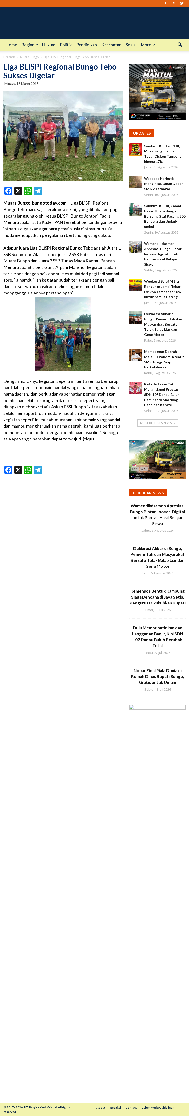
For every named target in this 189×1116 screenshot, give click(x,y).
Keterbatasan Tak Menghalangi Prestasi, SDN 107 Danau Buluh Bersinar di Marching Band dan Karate (162, 394)
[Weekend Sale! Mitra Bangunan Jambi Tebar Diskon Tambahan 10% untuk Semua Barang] (135, 285)
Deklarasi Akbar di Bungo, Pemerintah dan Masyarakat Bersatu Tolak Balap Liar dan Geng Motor (163, 324)
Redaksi (115, 1107)
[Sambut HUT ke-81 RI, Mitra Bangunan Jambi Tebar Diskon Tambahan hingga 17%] (135, 149)
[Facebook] (165, 3)
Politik (66, 44)
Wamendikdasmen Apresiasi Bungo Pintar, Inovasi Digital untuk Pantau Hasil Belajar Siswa (163, 253)
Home (11, 44)
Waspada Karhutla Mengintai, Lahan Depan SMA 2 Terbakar (163, 183)
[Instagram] (173, 3)
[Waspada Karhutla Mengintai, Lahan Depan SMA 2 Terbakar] (135, 182)
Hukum (48, 44)
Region (27, 44)
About (100, 1107)
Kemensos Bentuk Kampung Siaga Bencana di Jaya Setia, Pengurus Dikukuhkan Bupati (158, 596)
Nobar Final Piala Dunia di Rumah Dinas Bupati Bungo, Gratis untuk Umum (157, 676)
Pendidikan (86, 44)
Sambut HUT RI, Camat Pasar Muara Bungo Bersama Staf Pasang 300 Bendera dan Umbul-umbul (164, 216)
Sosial (131, 44)
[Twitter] (182, 3)
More (146, 44)
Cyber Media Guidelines (158, 1107)
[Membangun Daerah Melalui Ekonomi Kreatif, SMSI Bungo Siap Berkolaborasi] (135, 355)
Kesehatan (111, 44)
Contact (131, 1107)
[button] (180, 45)
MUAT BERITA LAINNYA (156, 423)
